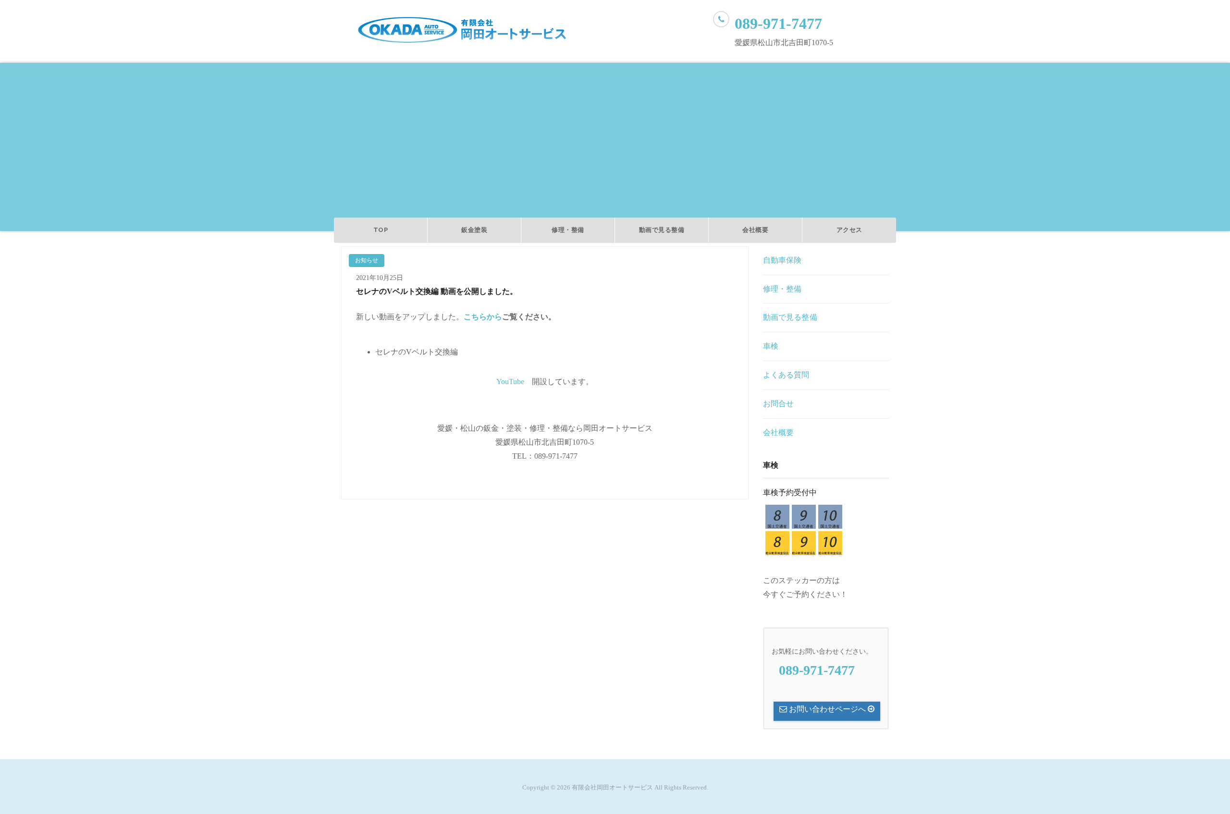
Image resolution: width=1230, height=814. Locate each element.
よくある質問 (786, 375)
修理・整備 (568, 229)
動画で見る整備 (662, 229)
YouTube (510, 381)
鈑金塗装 (474, 229)
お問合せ (778, 404)
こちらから (483, 317)
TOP (380, 229)
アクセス (849, 229)
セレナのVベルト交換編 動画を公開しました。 (436, 291)
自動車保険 (782, 260)
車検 (770, 346)
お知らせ (366, 260)
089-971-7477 (778, 23)
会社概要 (755, 229)
